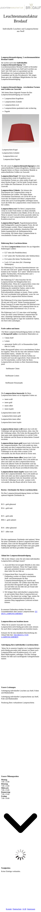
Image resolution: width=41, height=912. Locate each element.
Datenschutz (17, 909)
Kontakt (9, 909)
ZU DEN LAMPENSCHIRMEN (19, 613)
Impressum (31, 909)
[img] (20, 6)
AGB (24, 909)
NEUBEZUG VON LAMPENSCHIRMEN (14, 636)
